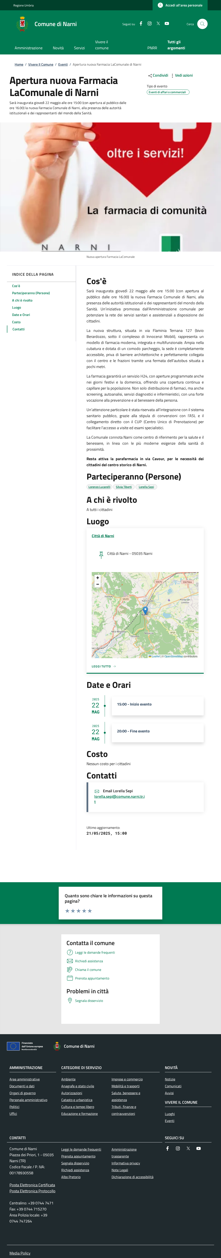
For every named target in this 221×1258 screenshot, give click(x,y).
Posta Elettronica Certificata (32, 1185)
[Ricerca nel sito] (202, 24)
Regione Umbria (23, 5)
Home (19, 64)
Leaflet (155, 656)
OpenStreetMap (173, 656)
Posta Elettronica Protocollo (32, 1191)
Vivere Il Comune (40, 64)
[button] (180, 5)
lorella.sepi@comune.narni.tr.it (119, 799)
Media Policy (19, 1253)
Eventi (63, 64)
